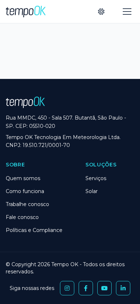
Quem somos (23, 178)
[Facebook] (86, 288)
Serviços (95, 178)
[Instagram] (67, 288)
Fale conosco (22, 217)
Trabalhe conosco (27, 204)
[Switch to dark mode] (101, 11)
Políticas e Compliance (34, 230)
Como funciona (25, 191)
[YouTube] (104, 288)
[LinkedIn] (123, 288)
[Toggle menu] (127, 11)
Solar (91, 191)
